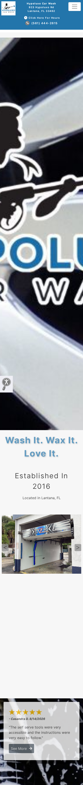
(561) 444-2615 (44, 23)
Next (78, 547)
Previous (5, 547)
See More (20, 748)
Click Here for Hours (44, 17)
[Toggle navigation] (74, 6)
